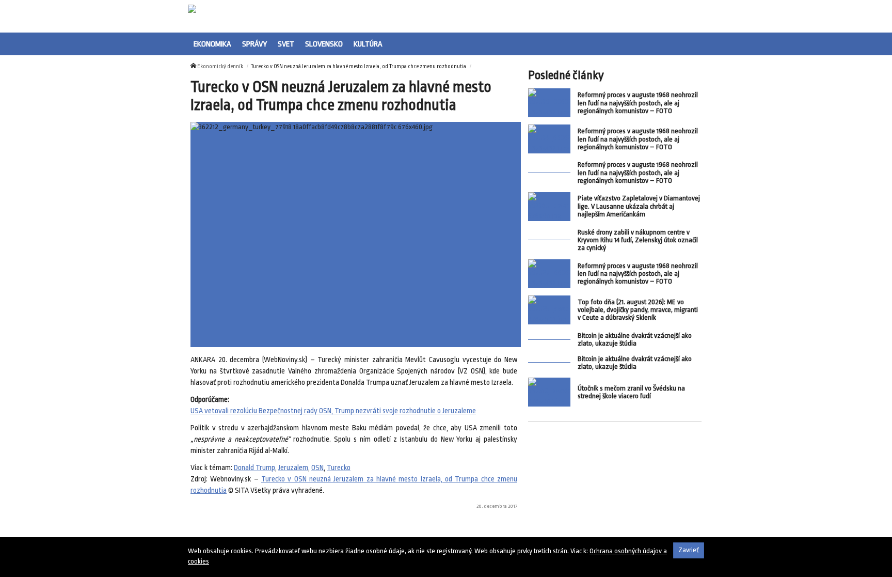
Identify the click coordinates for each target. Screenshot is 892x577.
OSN (317, 467)
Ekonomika (212, 44)
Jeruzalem (293, 467)
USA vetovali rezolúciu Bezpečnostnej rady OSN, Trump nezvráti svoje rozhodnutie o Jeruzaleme (333, 411)
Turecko (339, 467)
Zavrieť (688, 550)
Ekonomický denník (220, 67)
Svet (286, 44)
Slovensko (324, 44)
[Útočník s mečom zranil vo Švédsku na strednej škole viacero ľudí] (549, 392)
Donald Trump (254, 467)
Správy (254, 44)
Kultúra (368, 44)
